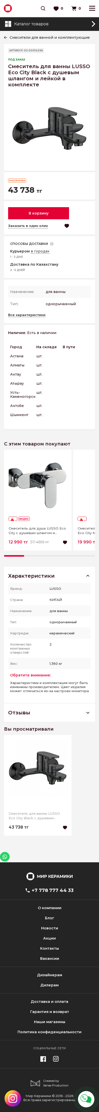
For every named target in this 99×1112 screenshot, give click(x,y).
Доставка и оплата (49, 1002)
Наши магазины (49, 1022)
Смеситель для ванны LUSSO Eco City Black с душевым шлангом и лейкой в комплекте (36, 815)
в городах (40, 251)
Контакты (49, 948)
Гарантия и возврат (49, 1012)
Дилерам (49, 985)
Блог (49, 918)
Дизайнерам (49, 975)
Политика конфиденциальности (49, 1032)
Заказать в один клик (28, 226)
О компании (49, 908)
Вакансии (49, 959)
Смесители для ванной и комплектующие (50, 37)
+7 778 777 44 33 (53, 890)
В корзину (38, 213)
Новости (49, 928)
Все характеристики (26, 315)
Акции (49, 938)
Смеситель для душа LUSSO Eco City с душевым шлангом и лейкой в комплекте (37, 530)
